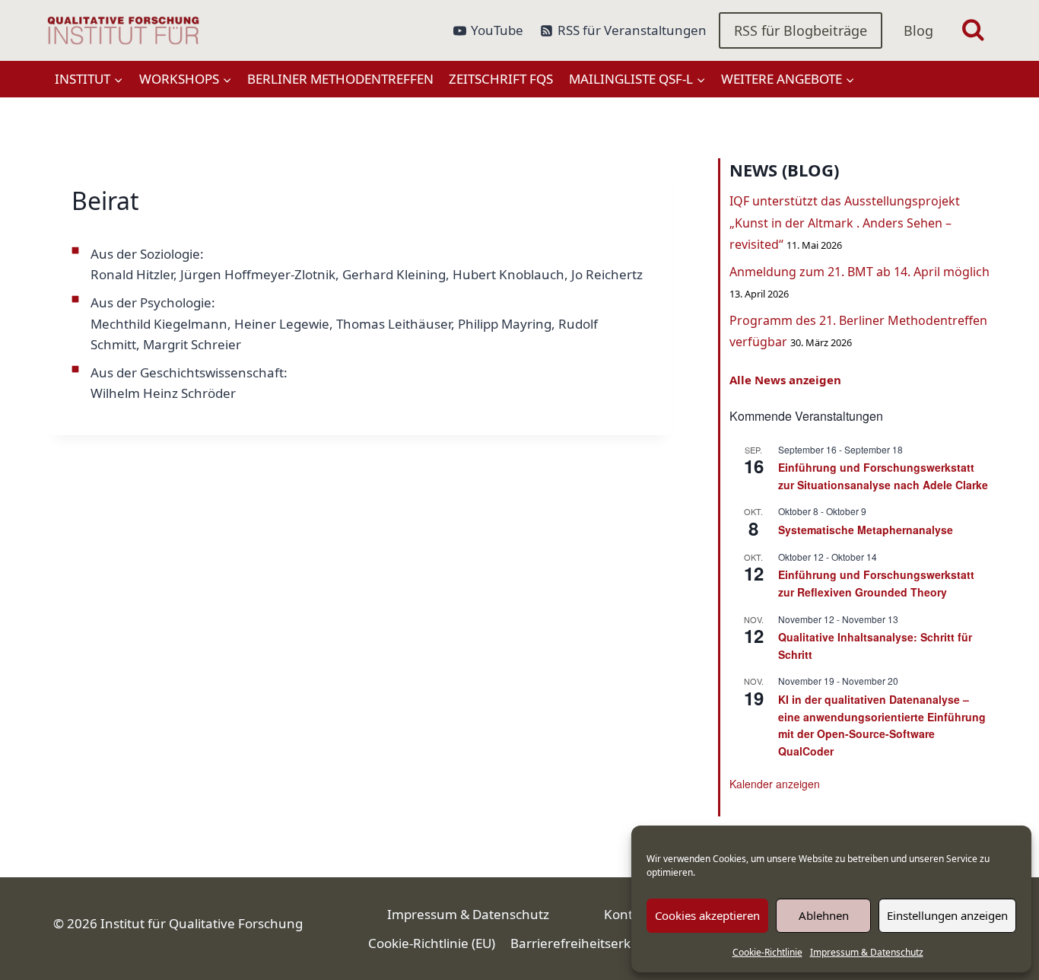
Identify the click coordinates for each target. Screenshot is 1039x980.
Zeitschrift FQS (501, 79)
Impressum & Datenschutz (866, 952)
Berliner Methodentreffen (340, 79)
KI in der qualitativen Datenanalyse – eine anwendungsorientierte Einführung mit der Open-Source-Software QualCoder (882, 725)
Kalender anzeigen (774, 783)
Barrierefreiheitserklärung (590, 943)
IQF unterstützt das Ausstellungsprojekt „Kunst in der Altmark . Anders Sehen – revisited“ (844, 222)
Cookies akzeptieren (707, 915)
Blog (918, 30)
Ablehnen (824, 915)
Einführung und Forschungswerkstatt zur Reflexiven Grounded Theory (876, 583)
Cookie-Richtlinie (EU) (431, 943)
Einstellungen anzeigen (947, 915)
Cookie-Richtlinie (767, 952)
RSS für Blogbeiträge (800, 30)
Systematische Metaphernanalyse (865, 529)
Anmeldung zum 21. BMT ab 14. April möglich (859, 271)
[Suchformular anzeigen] (973, 30)
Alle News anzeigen (785, 379)
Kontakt (628, 914)
